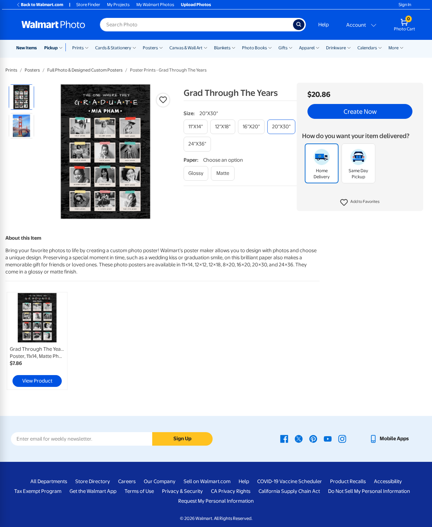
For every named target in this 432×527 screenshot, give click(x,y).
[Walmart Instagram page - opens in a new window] (342, 439)
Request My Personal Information (216, 501)
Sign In (405, 4)
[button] (360, 202)
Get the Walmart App (93, 491)
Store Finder (88, 4)
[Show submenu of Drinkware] (349, 47)
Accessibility (388, 481)
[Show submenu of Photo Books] (270, 47)
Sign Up (182, 439)
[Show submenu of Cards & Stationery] (134, 47)
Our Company (160, 481)
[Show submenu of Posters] (161, 47)
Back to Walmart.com (42, 4)
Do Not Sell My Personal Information (369, 491)
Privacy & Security (182, 491)
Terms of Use (139, 491)
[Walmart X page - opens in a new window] (299, 439)
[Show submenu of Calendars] (380, 47)
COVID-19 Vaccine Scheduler (289, 481)
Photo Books (254, 47)
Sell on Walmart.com (207, 481)
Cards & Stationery (113, 47)
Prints (78, 47)
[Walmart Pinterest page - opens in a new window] (313, 439)
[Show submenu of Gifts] (291, 47)
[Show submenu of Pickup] (62, 47)
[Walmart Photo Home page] (53, 25)
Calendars (367, 47)
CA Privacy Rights (230, 491)
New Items (26, 47)
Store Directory (92, 481)
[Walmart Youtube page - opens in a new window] (328, 439)
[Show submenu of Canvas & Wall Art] (206, 47)
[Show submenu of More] (402, 47)
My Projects (118, 4)
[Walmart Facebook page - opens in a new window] (284, 439)
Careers (127, 481)
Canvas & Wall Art (185, 47)
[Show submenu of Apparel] (318, 47)
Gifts (283, 47)
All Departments (48, 481)
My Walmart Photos (155, 4)
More (393, 47)
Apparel (307, 47)
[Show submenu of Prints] (87, 47)
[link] (37, 341)
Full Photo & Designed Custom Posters (85, 70)
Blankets (222, 47)
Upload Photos (196, 4)
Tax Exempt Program (37, 491)
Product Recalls (348, 481)
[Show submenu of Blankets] (234, 47)
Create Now (360, 111)
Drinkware (336, 47)
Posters (150, 47)
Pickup (51, 47)
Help (323, 25)
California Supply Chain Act (289, 491)
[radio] (21, 97)
